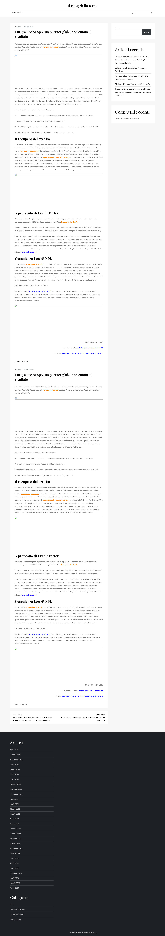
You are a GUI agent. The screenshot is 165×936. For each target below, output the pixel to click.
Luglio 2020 (14, 878)
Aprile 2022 (14, 819)
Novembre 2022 (16, 789)
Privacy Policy (17, 12)
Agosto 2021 (15, 853)
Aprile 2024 (14, 750)
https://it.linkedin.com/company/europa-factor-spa (82, 353)
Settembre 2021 (16, 848)
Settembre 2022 (16, 794)
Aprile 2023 (14, 774)
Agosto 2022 (15, 799)
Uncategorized (15, 919)
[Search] (152, 13)
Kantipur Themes (89, 933)
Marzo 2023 (14, 779)
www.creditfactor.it (28, 252)
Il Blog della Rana (82, 5)
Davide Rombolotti (17, 914)
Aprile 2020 (14, 888)
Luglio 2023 (14, 764)
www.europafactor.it (50, 47)
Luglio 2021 (14, 858)
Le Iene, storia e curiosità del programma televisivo (130, 69)
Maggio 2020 (15, 883)
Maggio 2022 (15, 814)
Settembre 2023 (16, 760)
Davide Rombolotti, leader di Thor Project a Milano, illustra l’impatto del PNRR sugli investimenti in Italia (132, 60)
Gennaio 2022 (15, 834)
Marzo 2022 (14, 824)
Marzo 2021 (14, 868)
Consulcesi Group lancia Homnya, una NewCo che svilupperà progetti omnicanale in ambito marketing (133, 92)
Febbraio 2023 (15, 784)
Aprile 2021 (14, 863)
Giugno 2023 (15, 769)
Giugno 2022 (15, 809)
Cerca (117, 28)
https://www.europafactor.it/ (39, 291)
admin (19, 27)
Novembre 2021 (16, 839)
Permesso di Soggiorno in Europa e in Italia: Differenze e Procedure (131, 77)
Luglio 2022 (14, 804)
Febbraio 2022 (15, 829)
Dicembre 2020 (16, 873)
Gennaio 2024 (15, 755)
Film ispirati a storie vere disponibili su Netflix (132, 84)
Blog (11, 905)
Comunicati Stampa (22, 362)
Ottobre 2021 (15, 843)
